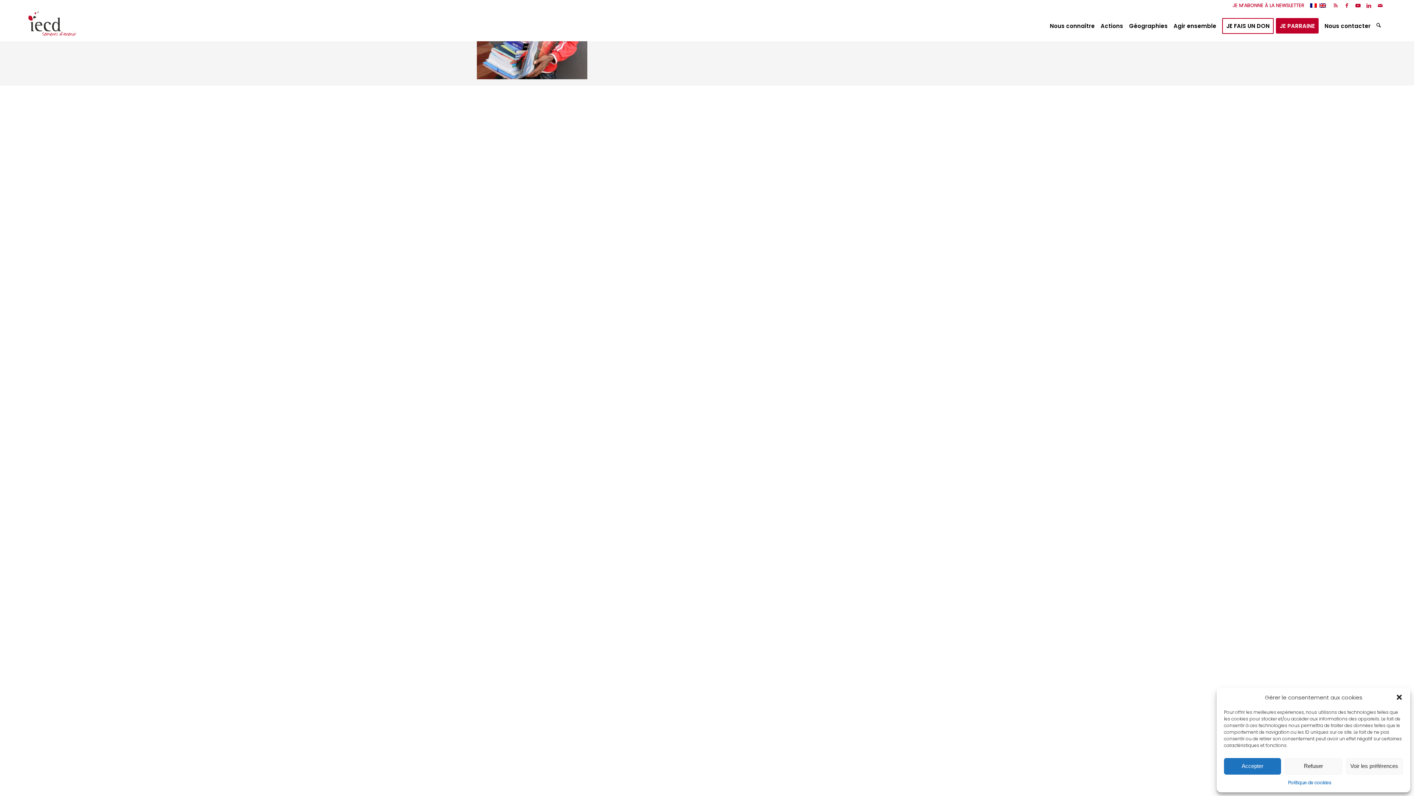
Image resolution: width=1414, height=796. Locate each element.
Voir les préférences (1374, 766)
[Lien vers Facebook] (1346, 5)
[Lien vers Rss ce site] (1335, 5)
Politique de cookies (1310, 782)
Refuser (1313, 766)
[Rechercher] (1379, 26)
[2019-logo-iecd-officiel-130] (52, 26)
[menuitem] (1266, 5)
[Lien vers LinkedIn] (1369, 5)
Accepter (1252, 766)
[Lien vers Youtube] (1358, 5)
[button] (1399, 697)
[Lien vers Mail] (1380, 5)
